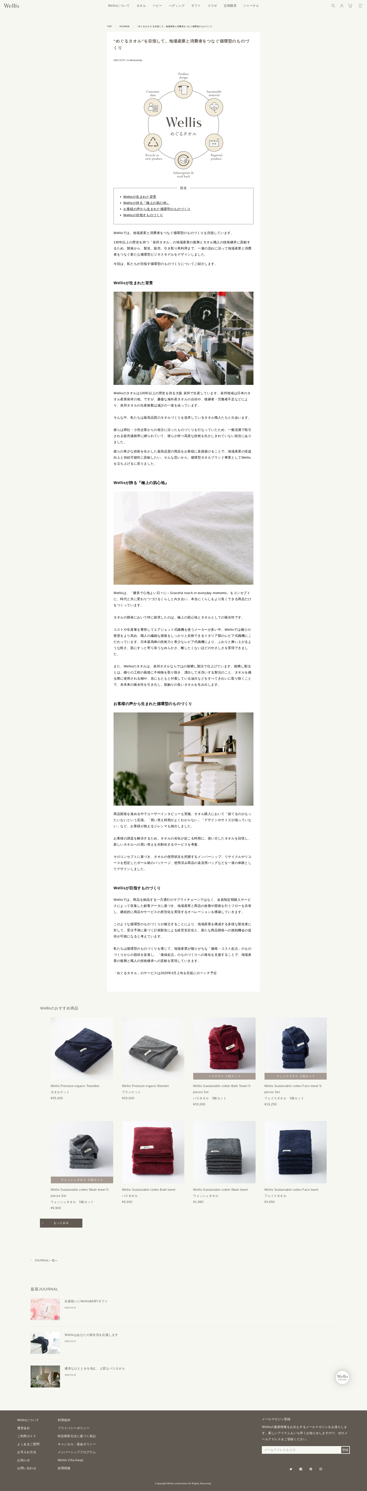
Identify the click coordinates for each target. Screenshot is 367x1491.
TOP (109, 26)
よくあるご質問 (28, 1444)
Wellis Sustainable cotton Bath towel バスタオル (149, 1192)
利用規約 (64, 1420)
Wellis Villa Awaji (70, 1460)
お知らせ (23, 1460)
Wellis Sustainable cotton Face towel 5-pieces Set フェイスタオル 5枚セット (293, 1092)
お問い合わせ (26, 1468)
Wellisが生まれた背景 (139, 197)
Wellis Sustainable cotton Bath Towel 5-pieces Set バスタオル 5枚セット (222, 1092)
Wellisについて (119, 5)
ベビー (157, 5)
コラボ (212, 5)
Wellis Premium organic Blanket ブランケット (145, 1089)
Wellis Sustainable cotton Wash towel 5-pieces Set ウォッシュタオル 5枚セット (80, 1196)
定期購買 (230, 5)
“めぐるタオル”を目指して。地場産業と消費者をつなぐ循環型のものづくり (174, 26)
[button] (333, 6)
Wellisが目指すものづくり (143, 215)
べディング (177, 5)
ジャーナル (251, 5)
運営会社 (23, 1428)
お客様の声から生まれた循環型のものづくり (157, 209)
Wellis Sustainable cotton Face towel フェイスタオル (291, 1192)
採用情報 (64, 1468)
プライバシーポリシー (73, 1428)
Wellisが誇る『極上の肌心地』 (146, 203)
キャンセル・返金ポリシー (77, 1444)
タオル (141, 5)
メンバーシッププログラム (77, 1452)
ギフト (196, 5)
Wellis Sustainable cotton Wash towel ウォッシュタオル (220, 1192)
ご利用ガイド (26, 1436)
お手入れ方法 (26, 1452)
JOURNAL (124, 26)
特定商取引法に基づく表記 (77, 1436)
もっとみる (61, 1222)
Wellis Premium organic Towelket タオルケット (75, 1089)
